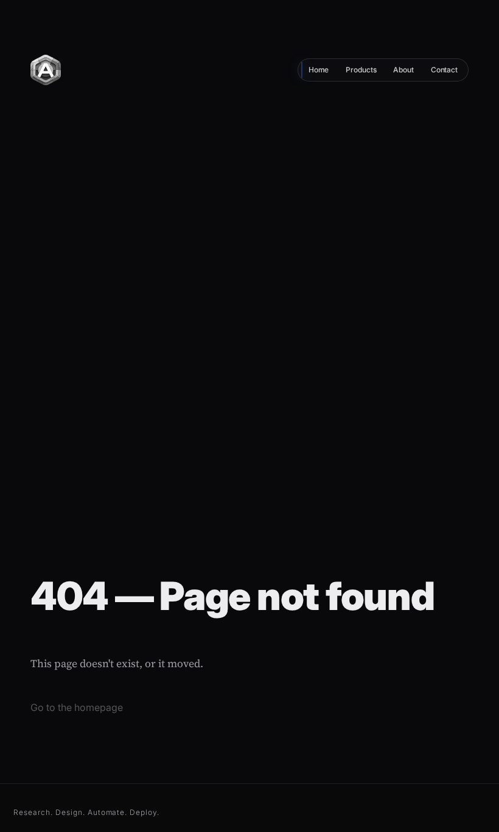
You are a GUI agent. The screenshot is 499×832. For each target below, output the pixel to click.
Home (319, 69)
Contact (444, 69)
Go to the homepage (76, 707)
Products (361, 69)
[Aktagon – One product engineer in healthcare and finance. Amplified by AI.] (45, 69)
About (403, 69)
